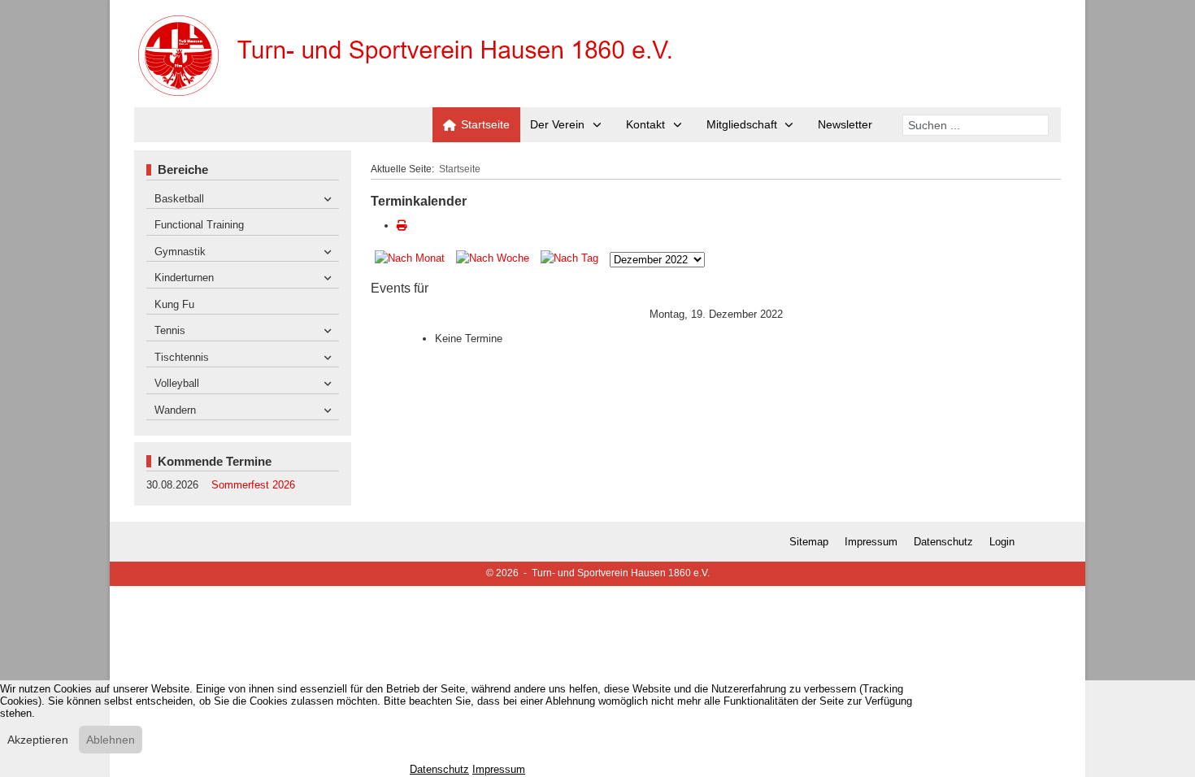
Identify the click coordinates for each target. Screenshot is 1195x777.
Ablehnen (110, 739)
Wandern (175, 410)
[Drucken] (402, 225)
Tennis (169, 330)
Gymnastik (180, 251)
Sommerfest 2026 (253, 485)
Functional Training (199, 225)
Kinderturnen (184, 277)
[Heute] (571, 260)
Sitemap (808, 542)
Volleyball (176, 383)
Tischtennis (181, 357)
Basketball (179, 199)
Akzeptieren (37, 739)
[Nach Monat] (411, 260)
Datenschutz (943, 542)
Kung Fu (174, 304)
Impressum (871, 542)
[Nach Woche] (494, 260)
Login (1002, 542)
